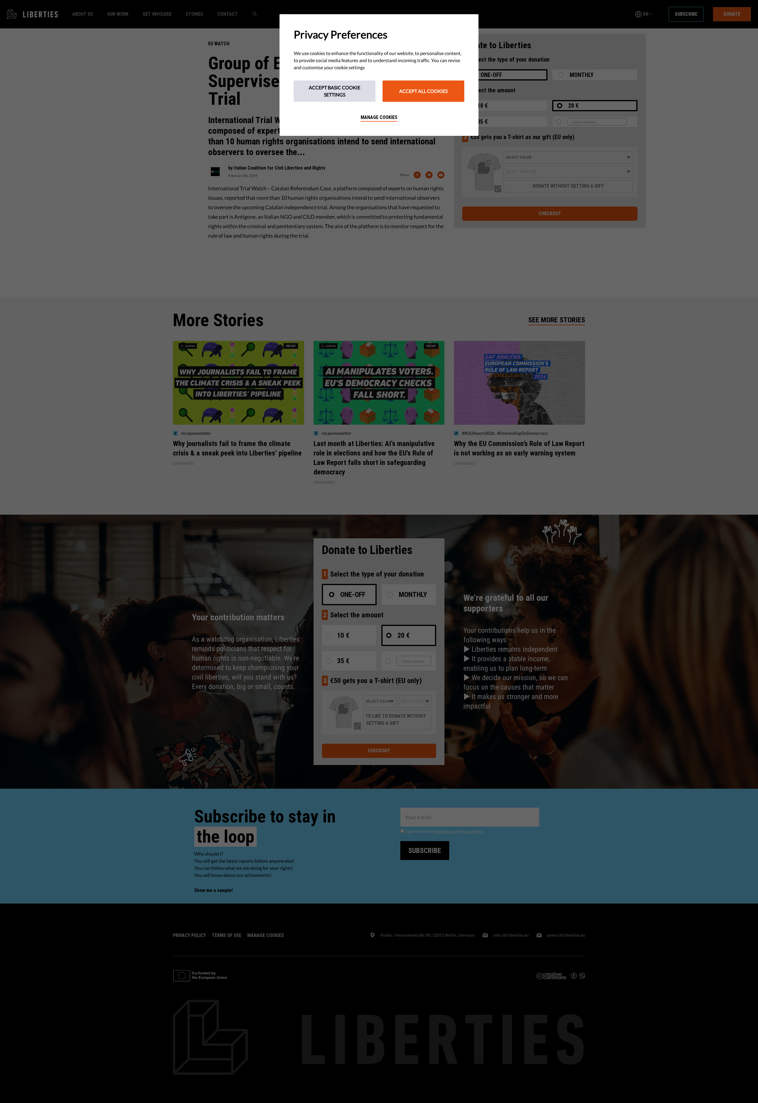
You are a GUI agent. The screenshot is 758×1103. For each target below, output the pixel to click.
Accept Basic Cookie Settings (334, 91)
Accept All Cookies (423, 91)
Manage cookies (379, 117)
